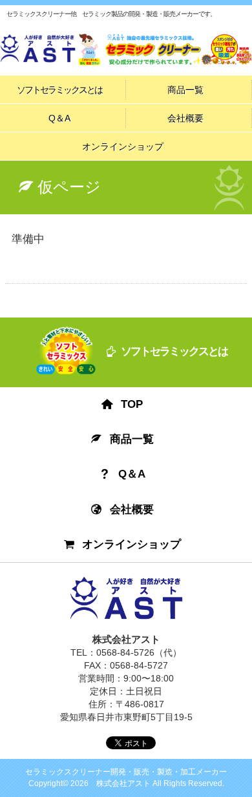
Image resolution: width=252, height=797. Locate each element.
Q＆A (59, 118)
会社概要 (185, 118)
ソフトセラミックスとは (59, 90)
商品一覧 (185, 90)
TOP (132, 404)
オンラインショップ (122, 146)
